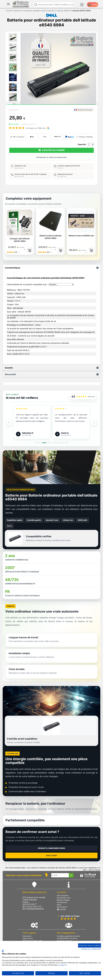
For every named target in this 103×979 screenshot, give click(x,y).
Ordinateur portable (31, 11)
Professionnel (62, 902)
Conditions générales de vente (68, 936)
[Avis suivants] (94, 422)
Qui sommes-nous (63, 898)
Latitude (50, 11)
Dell (43, 11)
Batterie (17, 11)
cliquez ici (63, 965)
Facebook (63, 907)
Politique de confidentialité (91, 949)
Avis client (51, 855)
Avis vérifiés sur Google (70, 916)
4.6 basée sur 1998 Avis (36, 128)
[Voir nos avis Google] (81, 397)
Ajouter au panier (53, 150)
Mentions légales (63, 900)
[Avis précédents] (9, 422)
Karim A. (65, 433)
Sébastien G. (28, 433)
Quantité (82, 144)
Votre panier (27, 936)
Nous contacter (62, 895)
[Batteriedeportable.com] (21, 7)
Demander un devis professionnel (51, 157)
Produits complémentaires (51, 848)
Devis (59, 905)
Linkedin (62, 909)
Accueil (9, 11)
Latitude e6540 (62, 11)
